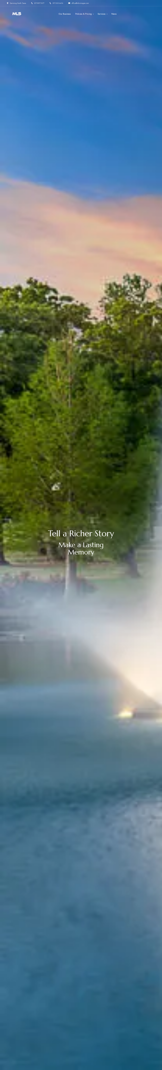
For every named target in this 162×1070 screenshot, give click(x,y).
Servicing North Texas (18, 3)
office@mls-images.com (80, 3)
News (114, 13)
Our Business (65, 13)
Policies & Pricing (83, 13)
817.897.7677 (39, 3)
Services (101, 13)
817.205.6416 (58, 3)
